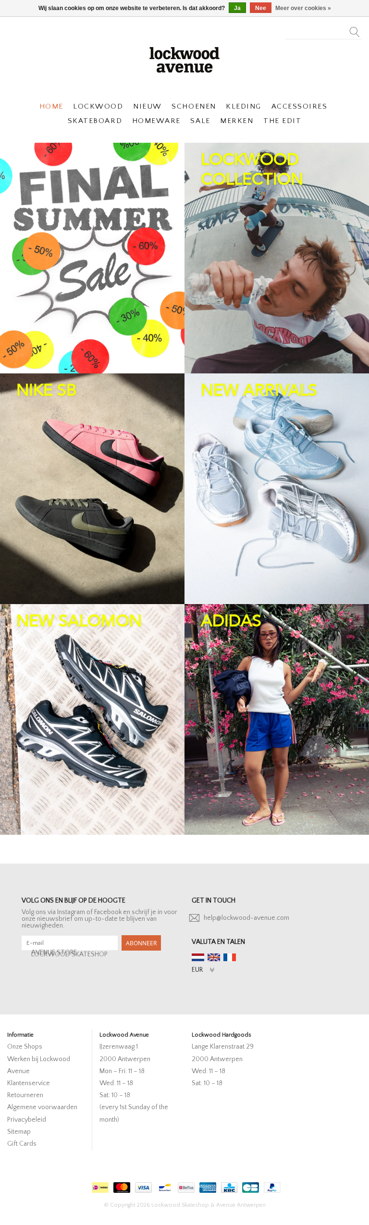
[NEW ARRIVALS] (276, 488)
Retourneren (25, 1095)
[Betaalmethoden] (99, 1185)
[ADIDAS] (276, 719)
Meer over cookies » (303, 8)
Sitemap (19, 1132)
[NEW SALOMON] (92, 719)
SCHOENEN (194, 106)
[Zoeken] (355, 29)
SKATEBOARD (95, 121)
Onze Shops (24, 1047)
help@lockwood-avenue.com (246, 918)
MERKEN (236, 121)
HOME (51, 106)
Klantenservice (28, 1083)
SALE (200, 121)
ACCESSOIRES (299, 106)
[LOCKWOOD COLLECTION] (276, 258)
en (214, 957)
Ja (237, 8)
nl (198, 957)
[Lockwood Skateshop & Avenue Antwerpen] (184, 58)
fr (229, 957)
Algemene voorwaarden (42, 1107)
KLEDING (243, 106)
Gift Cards (22, 1144)
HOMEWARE (156, 121)
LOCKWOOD (98, 106)
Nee (260, 8)
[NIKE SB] (92, 488)
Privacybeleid (26, 1120)
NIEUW (147, 106)
